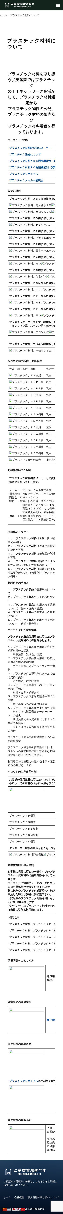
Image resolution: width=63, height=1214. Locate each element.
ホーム (7, 1197)
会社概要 (19, 1197)
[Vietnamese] (23, 1209)
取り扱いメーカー (30, 148)
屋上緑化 (52, 1020)
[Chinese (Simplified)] (5, 1209)
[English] (9, 1209)
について (25, 154)
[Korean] (18, 1209)
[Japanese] (14, 1209)
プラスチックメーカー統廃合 (26, 180)
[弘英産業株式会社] (19, 5)
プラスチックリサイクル (23, 1081)
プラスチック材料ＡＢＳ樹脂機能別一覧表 (34, 161)
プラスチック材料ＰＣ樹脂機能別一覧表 (33, 167)
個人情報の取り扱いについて (43, 1197)
